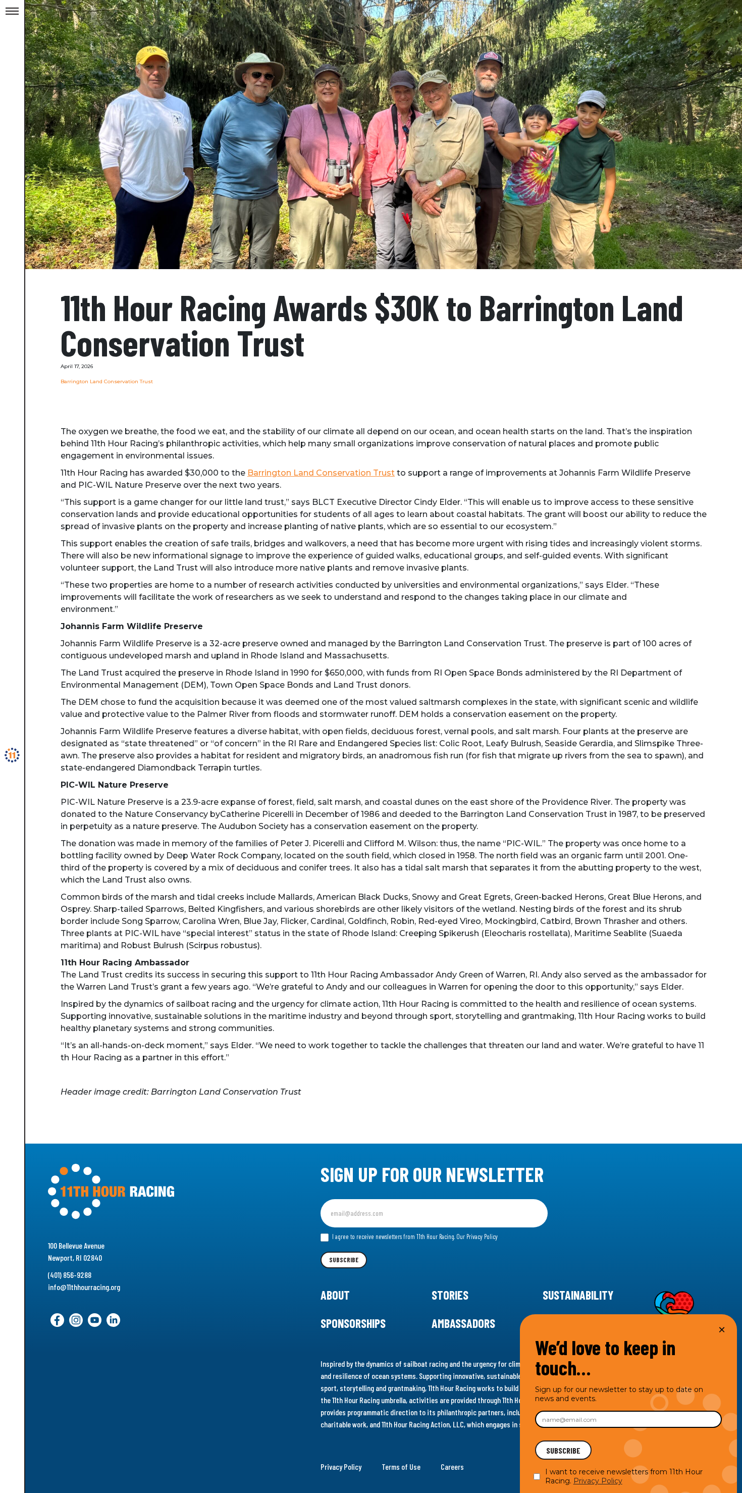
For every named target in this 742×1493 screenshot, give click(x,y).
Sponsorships (353, 1323)
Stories (450, 1295)
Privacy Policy (341, 1466)
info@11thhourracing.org (84, 1287)
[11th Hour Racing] (12, 755)
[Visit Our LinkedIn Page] (113, 1320)
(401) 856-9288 (69, 1274)
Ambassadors (463, 1323)
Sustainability (578, 1295)
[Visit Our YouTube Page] (94, 1320)
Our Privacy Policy (477, 1236)
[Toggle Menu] (12, 12)
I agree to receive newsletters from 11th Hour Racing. (414, 1236)
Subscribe (343, 1260)
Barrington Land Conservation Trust (321, 473)
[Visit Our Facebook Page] (57, 1320)
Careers (452, 1466)
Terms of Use (401, 1466)
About (335, 1295)
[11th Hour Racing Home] (153, 1192)
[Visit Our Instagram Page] (76, 1320)
